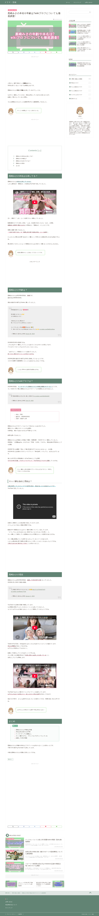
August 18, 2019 (30, 333)
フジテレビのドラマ (80, 94)
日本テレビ (80, 98)
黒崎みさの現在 (20, 163)
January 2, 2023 (30, 596)
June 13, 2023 (29, 400)
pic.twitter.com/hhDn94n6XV (41, 396)
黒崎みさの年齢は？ (21, 158)
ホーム (68, 2)
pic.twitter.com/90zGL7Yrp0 (18, 591)
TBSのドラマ (80, 83)
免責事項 (20, 914)
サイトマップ (77, 2)
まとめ (18, 165)
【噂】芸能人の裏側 (12, 10)
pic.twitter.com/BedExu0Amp (47, 329)
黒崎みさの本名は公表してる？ (24, 156)
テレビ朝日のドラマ (80, 87)
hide (39, 150)
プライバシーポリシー (11, 914)
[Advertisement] (35, 69)
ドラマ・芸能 (10, 2)
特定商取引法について (11, 904)
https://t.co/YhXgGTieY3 (38, 589)
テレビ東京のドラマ (80, 90)
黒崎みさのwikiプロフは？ (23, 161)
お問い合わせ (88, 2)
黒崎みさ (11, 759)
